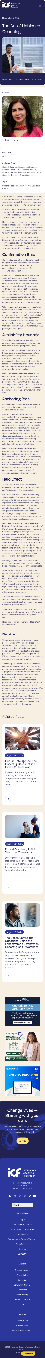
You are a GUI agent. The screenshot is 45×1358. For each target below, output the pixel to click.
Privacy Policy (22, 1321)
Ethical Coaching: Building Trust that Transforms (21, 851)
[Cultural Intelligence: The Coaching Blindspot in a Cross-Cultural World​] (8, 799)
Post (11, 79)
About (22, 1304)
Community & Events (22, 1285)
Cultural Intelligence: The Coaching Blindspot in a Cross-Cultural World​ (21, 764)
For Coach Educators (23, 1225)
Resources (22, 1290)
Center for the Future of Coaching (22, 1239)
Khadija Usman (11, 140)
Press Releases (22, 1244)
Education (22, 1280)
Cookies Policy (22, 1326)
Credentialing (22, 1275)
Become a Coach (22, 1270)
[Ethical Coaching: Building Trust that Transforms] (8, 887)
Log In (22, 1220)
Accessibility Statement (22, 1331)
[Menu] (40, 5)
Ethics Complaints (22, 1300)
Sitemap (22, 1249)
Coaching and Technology (22, 1229)
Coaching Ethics (22, 1234)
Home (5, 79)
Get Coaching (22, 1295)
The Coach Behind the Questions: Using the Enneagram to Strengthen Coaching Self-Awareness (22, 942)
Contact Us (22, 1254)
